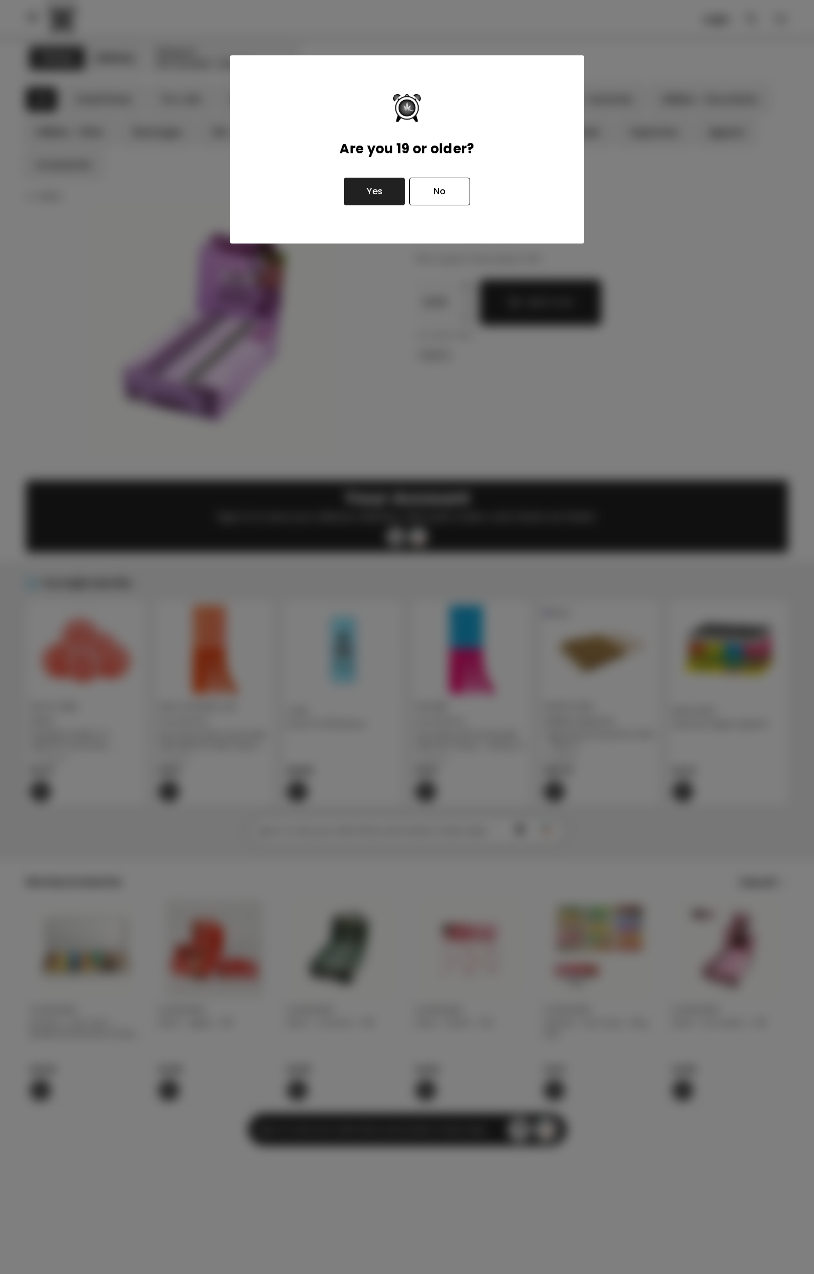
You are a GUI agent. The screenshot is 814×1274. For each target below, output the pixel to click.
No (440, 191)
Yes (375, 191)
